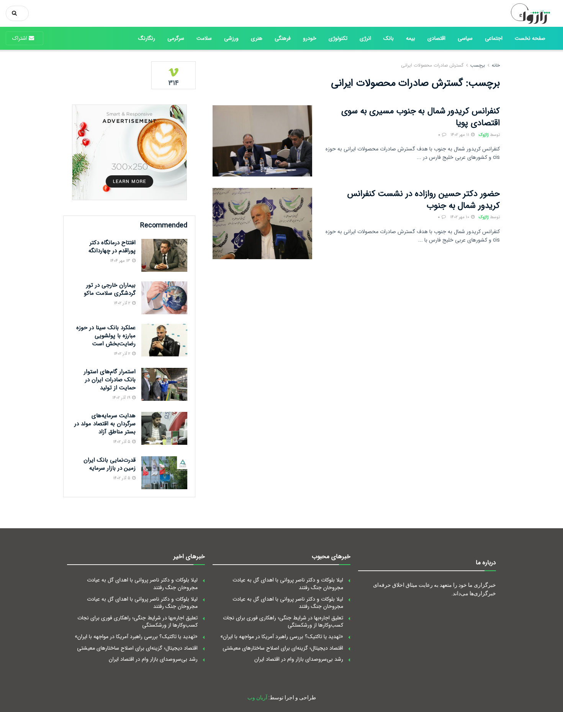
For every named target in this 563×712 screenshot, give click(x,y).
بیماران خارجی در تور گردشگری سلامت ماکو (110, 289)
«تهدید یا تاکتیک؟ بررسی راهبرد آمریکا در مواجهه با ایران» (281, 636)
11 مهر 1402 (460, 135)
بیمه (410, 38)
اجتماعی (493, 38)
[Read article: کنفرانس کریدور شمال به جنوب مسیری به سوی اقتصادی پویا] (262, 140)
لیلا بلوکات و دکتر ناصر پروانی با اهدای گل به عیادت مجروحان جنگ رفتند (287, 584)
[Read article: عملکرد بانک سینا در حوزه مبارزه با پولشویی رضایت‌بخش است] (164, 340)
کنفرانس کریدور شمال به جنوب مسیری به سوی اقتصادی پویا (420, 117)
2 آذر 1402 (122, 303)
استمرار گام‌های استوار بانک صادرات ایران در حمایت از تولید (110, 379)
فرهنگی (283, 38)
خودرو (309, 38)
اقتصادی (436, 38)
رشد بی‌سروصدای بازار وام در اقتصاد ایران (298, 659)
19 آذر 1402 (121, 398)
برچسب (477, 65)
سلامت (204, 38)
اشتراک (20, 38)
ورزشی (231, 38)
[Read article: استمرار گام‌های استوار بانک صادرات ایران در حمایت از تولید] (164, 384)
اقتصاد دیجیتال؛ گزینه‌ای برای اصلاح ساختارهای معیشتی (283, 648)
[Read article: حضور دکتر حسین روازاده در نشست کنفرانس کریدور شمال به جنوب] (262, 223)
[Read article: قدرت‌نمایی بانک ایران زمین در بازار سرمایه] (164, 472)
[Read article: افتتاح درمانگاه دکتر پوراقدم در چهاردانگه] (164, 255)
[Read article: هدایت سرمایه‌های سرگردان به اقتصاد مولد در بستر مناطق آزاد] (164, 428)
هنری (256, 38)
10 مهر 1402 (460, 217)
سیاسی (465, 38)
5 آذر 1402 (122, 442)
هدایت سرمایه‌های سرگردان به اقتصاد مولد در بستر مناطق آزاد (105, 423)
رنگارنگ (146, 38)
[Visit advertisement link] (129, 152)
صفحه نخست (530, 38)
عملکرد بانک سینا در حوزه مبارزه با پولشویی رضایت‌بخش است (106, 335)
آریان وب (257, 697)
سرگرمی (175, 38)
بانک (388, 38)
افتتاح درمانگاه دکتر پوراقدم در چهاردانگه (112, 246)
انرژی (365, 38)
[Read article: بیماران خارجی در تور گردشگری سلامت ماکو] (164, 297)
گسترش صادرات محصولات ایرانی (432, 65)
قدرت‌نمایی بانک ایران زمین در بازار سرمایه (109, 464)
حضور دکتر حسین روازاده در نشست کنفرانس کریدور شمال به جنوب (423, 199)
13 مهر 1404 (120, 261)
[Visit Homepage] (528, 14)
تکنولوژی (338, 38)
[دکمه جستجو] (16, 13)
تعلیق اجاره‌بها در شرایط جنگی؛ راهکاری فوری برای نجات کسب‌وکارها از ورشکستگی (283, 622)
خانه (496, 65)
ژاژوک (484, 135)
